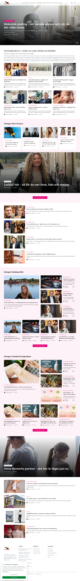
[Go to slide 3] (77, 42)
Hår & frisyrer (32, 2)
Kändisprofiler (38, 2)
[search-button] (72, 2)
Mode (60, 2)
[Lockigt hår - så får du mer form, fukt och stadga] (40, 172)
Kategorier (50, 546)
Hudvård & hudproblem (46, 2)
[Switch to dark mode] (75, 3)
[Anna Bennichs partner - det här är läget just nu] (40, 456)
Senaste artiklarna (25, 2)
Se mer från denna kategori (39, 197)
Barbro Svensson (7, 34)
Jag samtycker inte (14, 574)
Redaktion (35, 546)
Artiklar (21, 546)
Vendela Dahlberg (7, 471)
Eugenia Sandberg (7, 187)
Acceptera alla (14, 577)
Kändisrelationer (55, 2)
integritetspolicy (5, 571)
